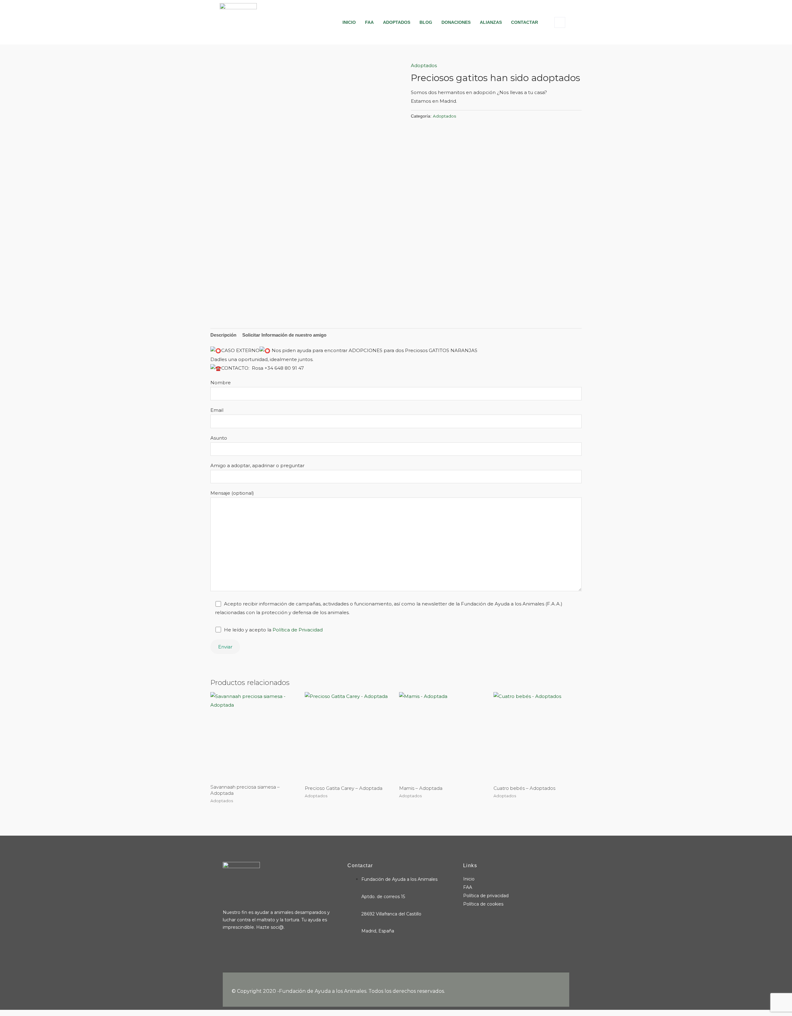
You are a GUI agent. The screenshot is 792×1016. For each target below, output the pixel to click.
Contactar (524, 22)
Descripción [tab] (223, 335)
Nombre (220, 382)
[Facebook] (224, 949)
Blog (426, 22)
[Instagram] (234, 949)
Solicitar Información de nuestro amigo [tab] (284, 335)
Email (216, 410)
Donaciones (456, 22)
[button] (559, 22)
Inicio (349, 22)
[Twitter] (243, 949)
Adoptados (396, 22)
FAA (369, 22)
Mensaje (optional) (232, 493)
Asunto (218, 438)
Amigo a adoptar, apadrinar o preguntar (257, 465)
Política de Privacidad (298, 630)
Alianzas (491, 22)
